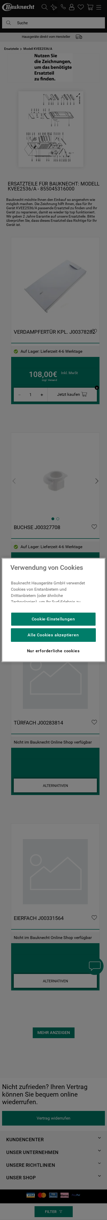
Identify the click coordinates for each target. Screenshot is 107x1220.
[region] (53, 610)
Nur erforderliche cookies (53, 650)
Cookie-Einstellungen (53, 619)
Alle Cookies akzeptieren (53, 634)
